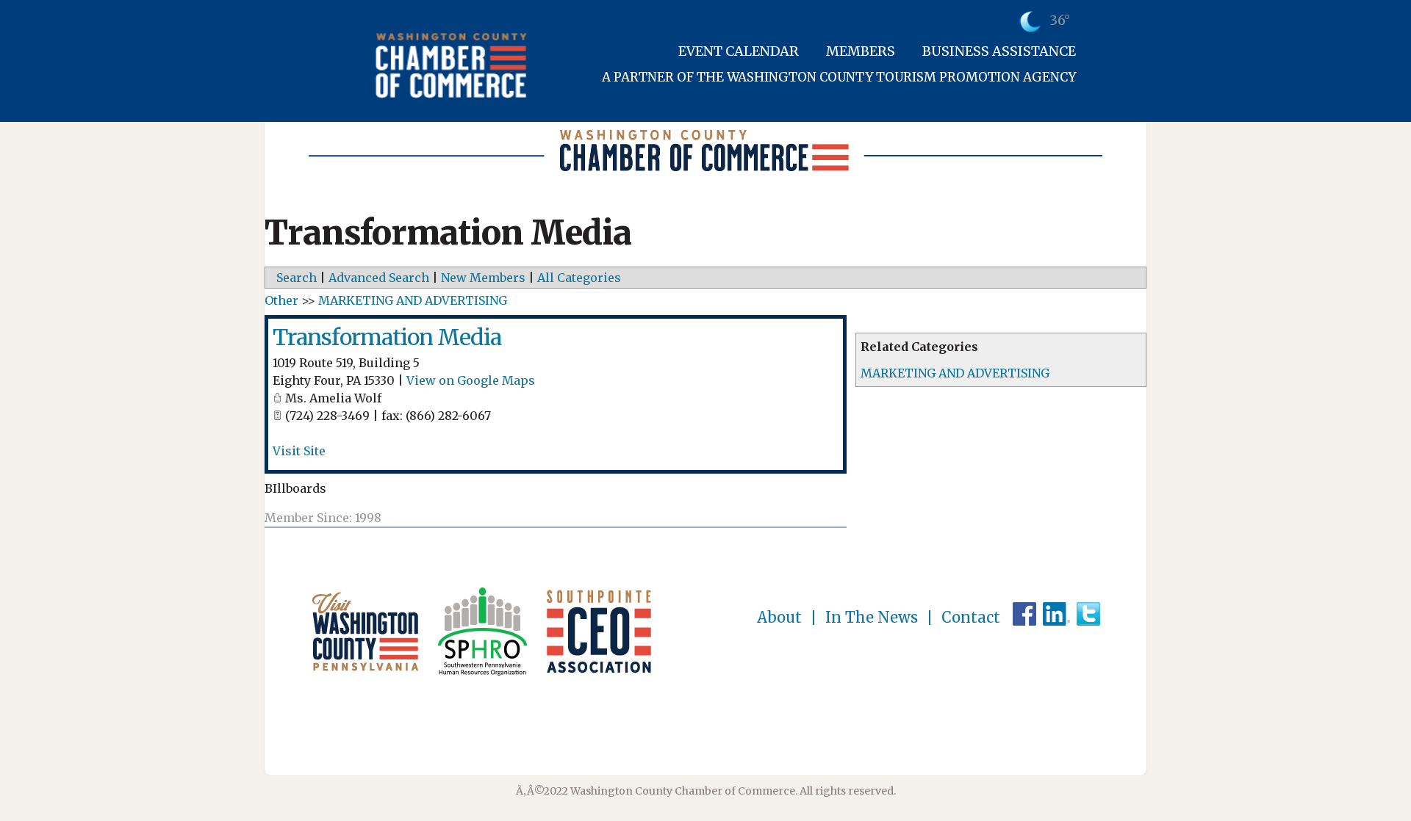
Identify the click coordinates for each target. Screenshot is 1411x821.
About (779, 617)
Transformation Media (387, 337)
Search (296, 277)
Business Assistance (999, 51)
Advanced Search (378, 277)
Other (281, 300)
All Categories (579, 277)
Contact (970, 617)
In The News (871, 617)
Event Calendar (738, 51)
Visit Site (299, 451)
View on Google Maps (470, 380)
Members (860, 51)
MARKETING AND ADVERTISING (955, 373)
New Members (483, 277)
